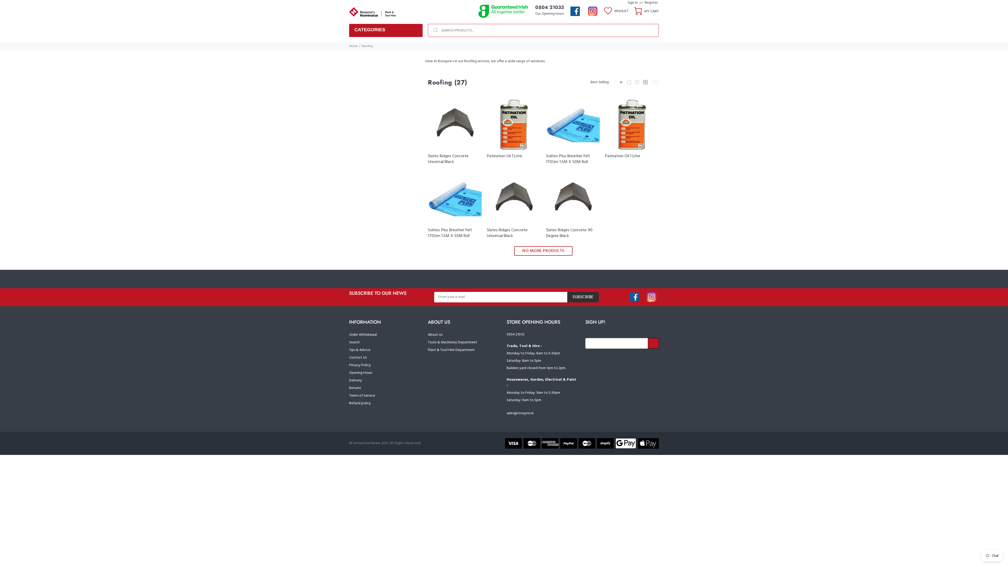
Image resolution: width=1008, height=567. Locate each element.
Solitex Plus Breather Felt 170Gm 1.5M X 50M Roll (568, 159)
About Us (435, 335)
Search (354, 342)
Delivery (355, 380)
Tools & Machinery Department (452, 342)
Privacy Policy (360, 365)
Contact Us (358, 358)
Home (353, 46)
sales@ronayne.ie (520, 413)
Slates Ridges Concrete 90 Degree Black (569, 233)
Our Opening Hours (549, 14)
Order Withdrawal (363, 335)
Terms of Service (362, 396)
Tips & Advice (359, 350)
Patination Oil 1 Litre (504, 156)
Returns (355, 388)
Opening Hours (360, 373)
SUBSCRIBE (583, 297)
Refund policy (360, 403)
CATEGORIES (369, 29)
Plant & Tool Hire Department (451, 350)
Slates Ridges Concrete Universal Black (448, 159)
